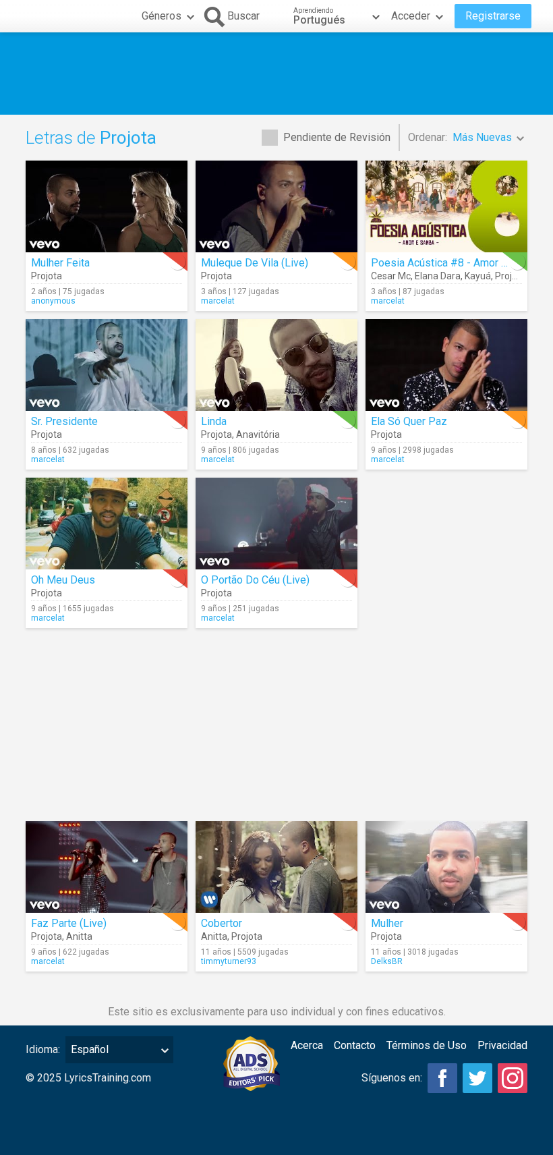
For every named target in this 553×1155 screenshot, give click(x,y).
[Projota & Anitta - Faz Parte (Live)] (106, 867)
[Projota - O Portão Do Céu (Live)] (276, 523)
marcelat (218, 301)
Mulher (387, 923)
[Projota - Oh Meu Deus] (106, 523)
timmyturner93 (228, 961)
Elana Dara (438, 276)
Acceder (410, 15)
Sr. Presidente (64, 421)
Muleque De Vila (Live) (254, 262)
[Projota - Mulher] (446, 867)
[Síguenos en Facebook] (442, 1078)
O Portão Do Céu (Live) (255, 579)
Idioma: (43, 1049)
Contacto (355, 1045)
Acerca (307, 1045)
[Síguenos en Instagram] (512, 1078)
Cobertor (221, 923)
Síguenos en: (391, 1077)
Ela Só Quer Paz (409, 421)
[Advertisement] (276, 73)
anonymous (53, 301)
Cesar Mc (391, 276)
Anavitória (258, 434)
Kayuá (478, 276)
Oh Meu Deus (63, 579)
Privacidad (502, 1045)
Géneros (161, 15)
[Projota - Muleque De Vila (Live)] (276, 206)
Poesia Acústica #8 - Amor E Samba (456, 262)
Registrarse (493, 15)
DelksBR (387, 961)
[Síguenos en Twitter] (477, 1078)
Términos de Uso (426, 1045)
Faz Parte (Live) (69, 923)
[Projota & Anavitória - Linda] (276, 365)
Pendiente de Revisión (336, 137)
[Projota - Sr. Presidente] (106, 365)
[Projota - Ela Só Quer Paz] (446, 365)
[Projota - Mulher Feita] (106, 206)
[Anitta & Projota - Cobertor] (276, 867)
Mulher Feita (60, 262)
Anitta (79, 936)
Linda (214, 421)
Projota (46, 276)
